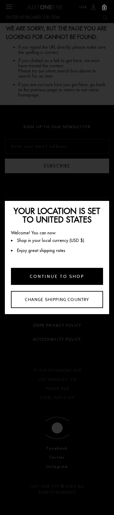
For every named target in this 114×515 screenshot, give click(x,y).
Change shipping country (57, 299)
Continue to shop (57, 276)
